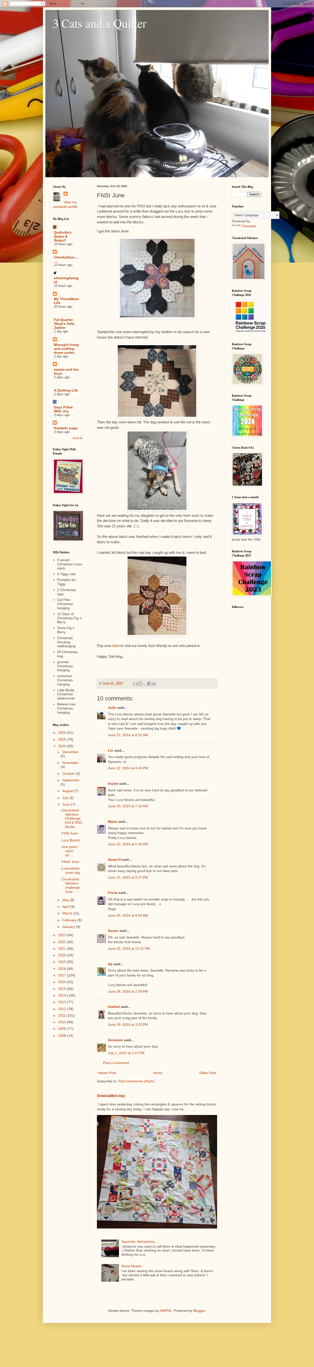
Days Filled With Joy (63, 409)
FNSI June (69, 833)
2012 (62, 1009)
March (67, 913)
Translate (249, 226)
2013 (62, 1002)
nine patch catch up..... (69, 851)
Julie (112, 707)
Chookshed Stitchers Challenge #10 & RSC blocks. (71, 818)
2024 (62, 746)
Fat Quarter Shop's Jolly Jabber (64, 323)
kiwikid (114, 1007)
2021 (62, 948)
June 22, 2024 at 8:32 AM (128, 735)
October (69, 773)
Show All (77, 438)
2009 (62, 1029)
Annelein (115, 1040)
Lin (110, 750)
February (70, 920)
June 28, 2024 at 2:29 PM (128, 991)
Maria (112, 821)
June (66, 804)
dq (110, 964)
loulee (113, 783)
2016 (62, 982)
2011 (62, 1015)
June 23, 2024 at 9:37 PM (128, 877)
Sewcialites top (111, 1095)
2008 (62, 1036)
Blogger (199, 1311)
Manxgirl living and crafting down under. (66, 348)
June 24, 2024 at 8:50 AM (128, 915)
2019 (62, 962)
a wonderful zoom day (70, 870)
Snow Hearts (131, 1266)
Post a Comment (116, 1063)
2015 (62, 989)
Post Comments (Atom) (136, 1081)
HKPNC (166, 1311)
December (70, 752)
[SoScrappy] (250, 332)
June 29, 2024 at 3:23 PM (128, 1024)
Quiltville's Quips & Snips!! (63, 236)
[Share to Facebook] (149, 683)
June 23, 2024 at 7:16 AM (128, 806)
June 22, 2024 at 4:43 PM (128, 768)
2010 (62, 1022)
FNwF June (70, 862)
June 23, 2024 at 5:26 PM (128, 844)
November (70, 763)
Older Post (207, 1073)
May (66, 900)
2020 (62, 955)
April (66, 907)
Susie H (114, 859)
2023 (62, 935)
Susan (113, 931)
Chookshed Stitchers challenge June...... (70, 885)
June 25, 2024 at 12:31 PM (129, 948)
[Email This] (135, 683)
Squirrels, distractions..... (140, 1241)
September (70, 780)
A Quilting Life (66, 390)
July (65, 798)
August (68, 791)
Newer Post (107, 1073)
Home (157, 1073)
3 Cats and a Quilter (99, 23)
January (69, 927)
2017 (62, 975)
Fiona (113, 893)
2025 (62, 739)
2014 (62, 995)
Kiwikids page (66, 428)
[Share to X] (144, 683)
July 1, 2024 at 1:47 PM (126, 1053)
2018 (62, 969)
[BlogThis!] (139, 683)
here (116, 646)
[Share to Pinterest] (153, 683)
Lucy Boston (70, 840)
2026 (62, 732)
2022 (62, 942)
